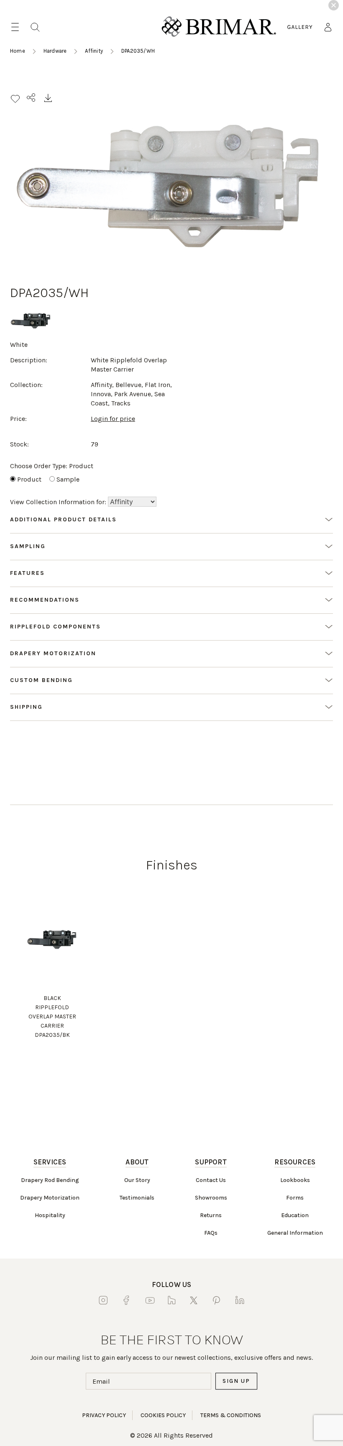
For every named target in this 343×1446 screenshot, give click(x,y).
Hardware (55, 51)
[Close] (333, 5)
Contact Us (211, 1180)
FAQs (211, 1232)
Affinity (94, 51)
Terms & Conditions (230, 1415)
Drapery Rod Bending (50, 1180)
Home (17, 51)
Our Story (137, 1180)
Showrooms (211, 1197)
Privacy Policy (104, 1415)
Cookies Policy (163, 1415)
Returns (211, 1215)
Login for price (113, 419)
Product (29, 479)
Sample (67, 479)
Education (295, 1215)
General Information (295, 1232)
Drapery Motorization (49, 1197)
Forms (295, 1197)
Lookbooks (295, 1180)
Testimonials (137, 1197)
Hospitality (50, 1215)
